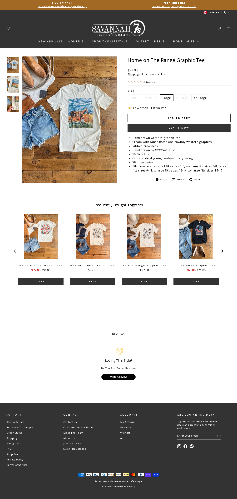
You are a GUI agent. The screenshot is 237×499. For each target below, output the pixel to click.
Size (131, 91)
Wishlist (125, 432)
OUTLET (142, 41)
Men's (160, 41)
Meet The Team (73, 432)
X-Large (182, 98)
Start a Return (15, 421)
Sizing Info (13, 443)
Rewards (125, 427)
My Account (127, 421)
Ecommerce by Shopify (123, 486)
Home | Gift (184, 41)
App (122, 438)
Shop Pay (12, 454)
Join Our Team (72, 443)
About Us (69, 438)
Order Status (14, 432)
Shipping (133, 74)
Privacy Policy (14, 459)
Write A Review (118, 376)
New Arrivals (50, 41)
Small (134, 98)
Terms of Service (16, 464)
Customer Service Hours (78, 427)
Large (167, 98)
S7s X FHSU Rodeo (74, 448)
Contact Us (70, 421)
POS (104, 486)
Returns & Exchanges (19, 427)
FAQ (8, 448)
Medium (150, 98)
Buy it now (179, 127)
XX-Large (200, 98)
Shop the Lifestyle (110, 41)
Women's (76, 41)
